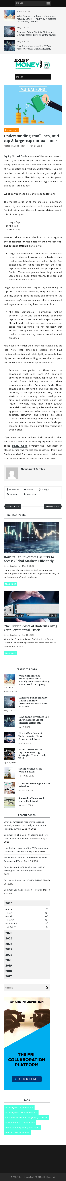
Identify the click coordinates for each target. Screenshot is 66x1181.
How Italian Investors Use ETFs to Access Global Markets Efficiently (34, 47)
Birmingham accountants (19, 1107)
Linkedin (32, 494)
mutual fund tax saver (17, 1132)
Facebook (14, 489)
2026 (8, 903)
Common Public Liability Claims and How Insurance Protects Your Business (36, 33)
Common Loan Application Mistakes (34, 785)
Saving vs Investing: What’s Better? (30, 770)
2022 (8, 949)
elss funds (29, 1122)
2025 (8, 933)
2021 (8, 954)
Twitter (30, 489)
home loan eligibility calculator (22, 1127)
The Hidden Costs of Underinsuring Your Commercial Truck (30, 628)
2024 (8, 938)
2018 (8, 971)
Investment (11, 130)
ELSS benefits (12, 1122)
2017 (8, 976)
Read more (10, 584)
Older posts (12, 506)
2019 (8, 965)
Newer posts (53, 506)
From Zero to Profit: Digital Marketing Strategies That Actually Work (32, 754)
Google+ (46, 489)
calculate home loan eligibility (22, 1117)
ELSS (44, 1117)
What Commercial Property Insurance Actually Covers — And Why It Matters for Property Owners (36, 19)
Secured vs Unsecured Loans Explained (31, 799)
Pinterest (15, 494)
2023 (8, 943)
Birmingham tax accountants (21, 1112)
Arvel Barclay (19, 146)
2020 (8, 960)
